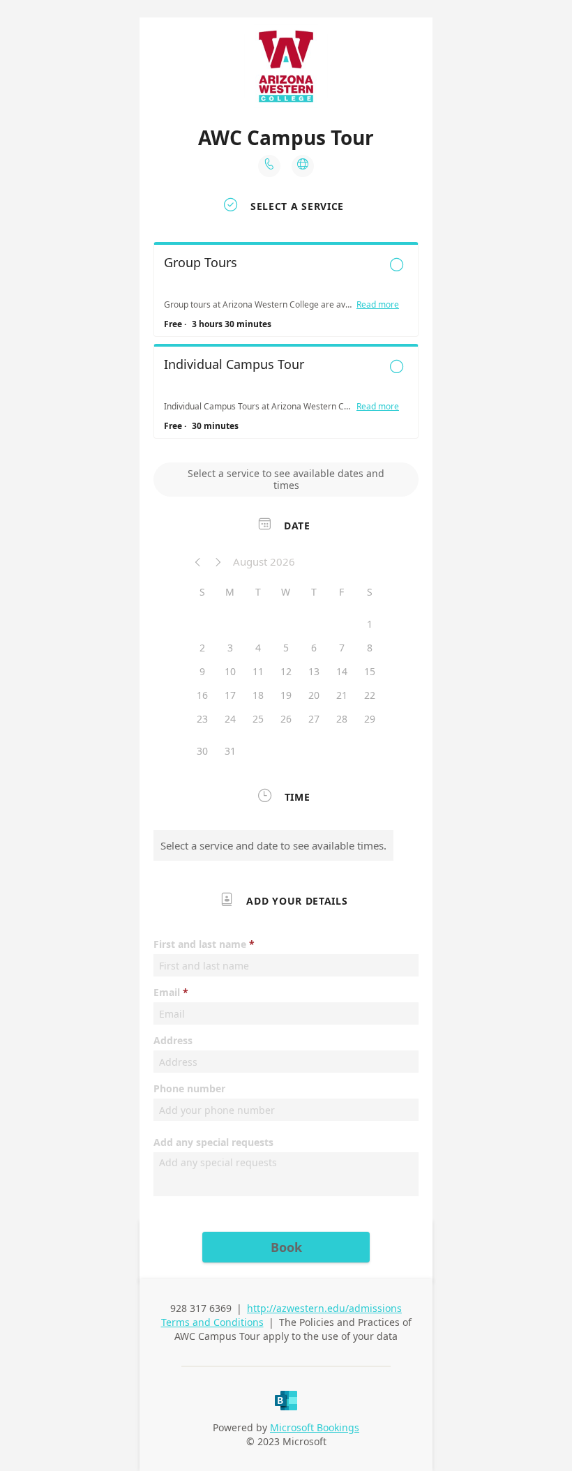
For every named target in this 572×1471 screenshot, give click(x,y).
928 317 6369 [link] (201, 1308)
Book (286, 1247)
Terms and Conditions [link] (212, 1322)
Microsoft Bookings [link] (314, 1427)
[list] (286, 344)
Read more (377, 305)
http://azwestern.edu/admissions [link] (324, 1308)
